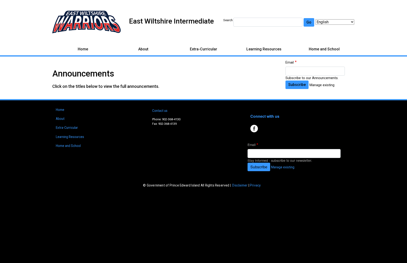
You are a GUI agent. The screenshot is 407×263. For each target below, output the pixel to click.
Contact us (159, 111)
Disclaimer (240, 185)
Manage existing (321, 85)
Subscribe (297, 84)
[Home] (86, 22)
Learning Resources (263, 49)
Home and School (324, 49)
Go (308, 22)
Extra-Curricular (203, 49)
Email (289, 62)
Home (83, 49)
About (143, 49)
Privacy (255, 185)
